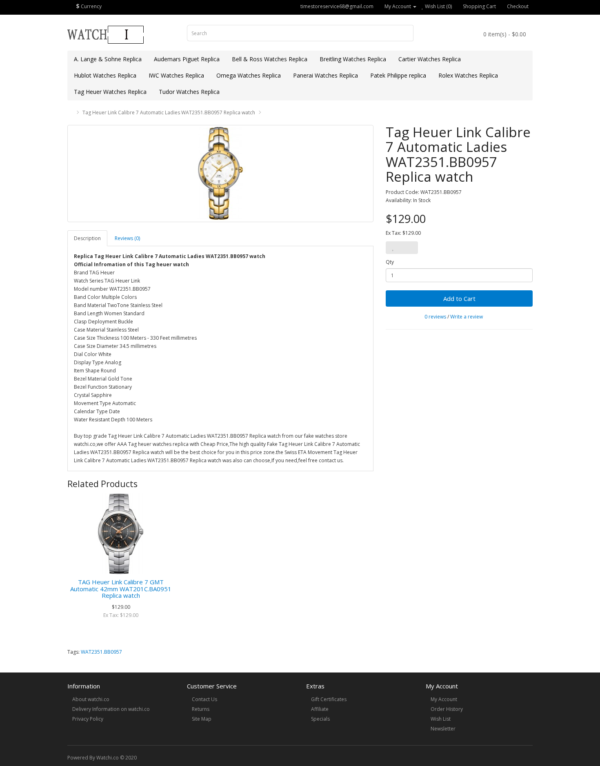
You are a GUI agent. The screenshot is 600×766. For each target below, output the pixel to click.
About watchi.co (90, 699)
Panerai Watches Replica (325, 75)
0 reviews (435, 316)
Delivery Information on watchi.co (111, 709)
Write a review (466, 316)
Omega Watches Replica (248, 75)
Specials (320, 718)
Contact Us (204, 699)
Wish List (441, 718)
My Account (444, 699)
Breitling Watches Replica (353, 59)
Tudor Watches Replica (189, 92)
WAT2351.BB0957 (101, 651)
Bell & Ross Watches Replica (269, 59)
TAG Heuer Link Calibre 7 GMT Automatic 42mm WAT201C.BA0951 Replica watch (120, 588)
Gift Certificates (329, 699)
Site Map (201, 718)
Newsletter (443, 728)
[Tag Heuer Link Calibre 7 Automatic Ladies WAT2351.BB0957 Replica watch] (220, 173)
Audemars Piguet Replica (187, 59)
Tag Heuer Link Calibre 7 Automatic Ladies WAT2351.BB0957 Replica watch (168, 112)
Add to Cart (459, 298)
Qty (390, 261)
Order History (447, 709)
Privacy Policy (87, 718)
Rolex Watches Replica (468, 75)
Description (87, 238)
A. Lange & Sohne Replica (108, 59)
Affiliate (320, 709)
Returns (200, 709)
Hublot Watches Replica (105, 75)
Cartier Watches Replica (429, 59)
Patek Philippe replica (398, 75)
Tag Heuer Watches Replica (110, 92)
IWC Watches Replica (176, 75)
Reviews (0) (127, 238)
